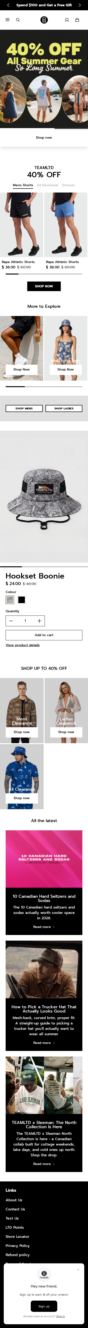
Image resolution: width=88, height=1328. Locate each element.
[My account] (67, 20)
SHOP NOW (44, 286)
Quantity (12, 611)
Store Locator (17, 1236)
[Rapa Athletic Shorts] (21, 225)
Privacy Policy (18, 1245)
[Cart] (77, 20)
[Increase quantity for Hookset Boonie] (39, 621)
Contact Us (15, 1209)
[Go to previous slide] (8, 5)
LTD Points (15, 1227)
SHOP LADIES (63, 408)
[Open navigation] (11, 20)
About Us (14, 1200)
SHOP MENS (24, 408)
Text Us (12, 1218)
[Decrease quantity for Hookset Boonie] (11, 621)
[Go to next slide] (79, 5)
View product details (23, 645)
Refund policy (18, 1255)
